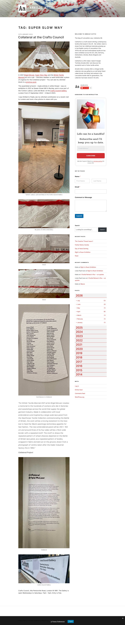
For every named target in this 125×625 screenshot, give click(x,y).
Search (77, 225)
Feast (76, 256)
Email (77, 187)
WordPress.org (79, 397)
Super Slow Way (41, 75)
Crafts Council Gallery (58, 91)
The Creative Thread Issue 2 (84, 241)
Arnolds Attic (42, 7)
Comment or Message (83, 197)
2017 (79, 361)
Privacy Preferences (58, 621)
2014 (79, 374)
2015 (79, 370)
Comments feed (80, 393)
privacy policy (98, 161)
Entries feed (79, 390)
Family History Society (82, 245)
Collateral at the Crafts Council (41, 37)
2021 (79, 344)
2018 (79, 357)
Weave (82, 284)
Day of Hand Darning (81, 248)
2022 (79, 340)
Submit (79, 216)
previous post (31, 82)
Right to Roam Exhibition (82, 252)
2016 (79, 366)
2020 (79, 349)
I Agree (71, 621)
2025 (79, 327)
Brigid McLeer (29, 75)
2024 (79, 331)
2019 (79, 353)
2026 (79, 295)
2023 (79, 336)
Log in (77, 386)
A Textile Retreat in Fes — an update (92, 274)
